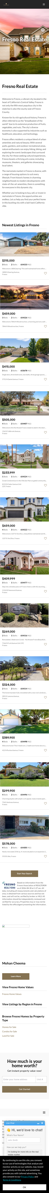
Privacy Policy (27, 1176)
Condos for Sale (9, 1031)
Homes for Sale (9, 1027)
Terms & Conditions (12, 1180)
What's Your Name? (15, 1135)
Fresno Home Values (12, 994)
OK (24, 1187)
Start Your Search (24, 873)
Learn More (16, 976)
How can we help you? (16, 1147)
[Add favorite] (45, 273)
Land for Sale (8, 1035)
